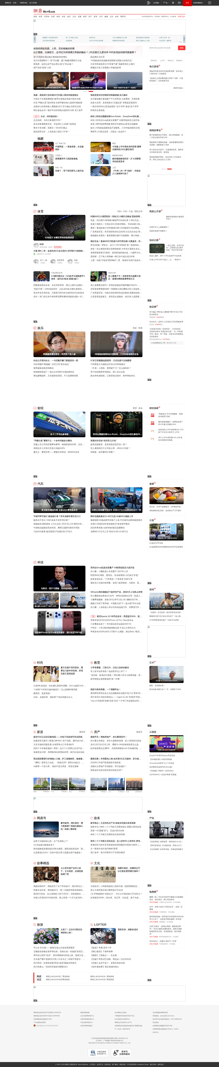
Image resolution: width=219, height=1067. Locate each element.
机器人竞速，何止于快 (43, 64)
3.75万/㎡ (82, 791)
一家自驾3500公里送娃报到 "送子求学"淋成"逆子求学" (114, 106)
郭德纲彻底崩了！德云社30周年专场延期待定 (53, 372)
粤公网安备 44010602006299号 (47, 1026)
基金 (140, 408)
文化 (74, 16)
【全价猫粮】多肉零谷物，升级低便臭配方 (166, 849)
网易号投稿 (178, 88)
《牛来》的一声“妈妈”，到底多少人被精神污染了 (126, 172)
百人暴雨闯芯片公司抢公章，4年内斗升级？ (110, 448)
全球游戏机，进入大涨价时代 (111, 132)
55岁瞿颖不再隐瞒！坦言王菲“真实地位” (51, 364)
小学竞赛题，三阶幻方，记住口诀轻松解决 (109, 667)
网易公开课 (155, 211)
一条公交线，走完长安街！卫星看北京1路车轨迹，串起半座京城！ (175, 247)
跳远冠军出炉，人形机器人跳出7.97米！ (51, 132)
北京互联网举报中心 (87, 1016)
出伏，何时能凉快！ (50, 116)
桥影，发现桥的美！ (157, 685)
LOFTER (100, 924)
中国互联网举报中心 (87, 1019)
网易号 (123, 16)
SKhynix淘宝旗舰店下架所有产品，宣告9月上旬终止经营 (116, 592)
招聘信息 (108, 1064)
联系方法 (100, 1064)
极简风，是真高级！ (42, 693)
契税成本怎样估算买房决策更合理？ (106, 770)
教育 (85, 16)
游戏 (151, 589)
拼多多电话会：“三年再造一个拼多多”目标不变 (111, 579)
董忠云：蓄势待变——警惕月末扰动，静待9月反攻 (56, 452)
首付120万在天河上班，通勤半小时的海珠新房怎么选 (114, 744)
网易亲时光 (165, 16)
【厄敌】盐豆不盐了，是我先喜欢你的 (107, 963)
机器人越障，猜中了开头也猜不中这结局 (165, 256)
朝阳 (34, 791)
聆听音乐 (92, 37)
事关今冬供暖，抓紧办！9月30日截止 (50, 128)
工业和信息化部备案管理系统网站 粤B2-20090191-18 (109, 1038)
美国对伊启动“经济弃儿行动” (103, 441)
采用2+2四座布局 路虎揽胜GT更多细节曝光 (110, 524)
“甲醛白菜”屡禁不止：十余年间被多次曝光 (115, 116)
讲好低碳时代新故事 (143, 37)
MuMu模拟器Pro (147, 16)
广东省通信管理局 (39, 1022)
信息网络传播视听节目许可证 (162, 1026)
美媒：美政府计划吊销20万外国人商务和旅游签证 (55, 95)
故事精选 (43, 863)
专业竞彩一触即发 (165, 41)
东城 (127, 792)
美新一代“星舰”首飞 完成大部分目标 (107, 831)
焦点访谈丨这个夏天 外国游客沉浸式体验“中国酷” (55, 60)
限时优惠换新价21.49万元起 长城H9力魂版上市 (111, 516)
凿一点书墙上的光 (72, 37)
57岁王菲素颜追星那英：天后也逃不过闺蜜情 (110, 360)
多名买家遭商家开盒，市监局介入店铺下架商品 (54, 124)
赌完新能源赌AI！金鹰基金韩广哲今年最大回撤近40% (170, 423)
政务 (117, 16)
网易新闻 (44, 10)
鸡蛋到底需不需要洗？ (158, 231)
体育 (40, 16)
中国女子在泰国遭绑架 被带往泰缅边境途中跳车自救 (57, 99)
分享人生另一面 (164, 37)
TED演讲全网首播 (49, 41)
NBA (119, 211)
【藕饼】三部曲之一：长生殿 (103, 955)
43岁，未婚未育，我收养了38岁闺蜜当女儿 (52, 697)
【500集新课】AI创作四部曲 (160, 759)
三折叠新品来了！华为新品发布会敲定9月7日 (110, 624)
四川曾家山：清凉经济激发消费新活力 (50, 967)
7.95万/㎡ (104, 792)
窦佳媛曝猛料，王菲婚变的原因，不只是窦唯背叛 (55, 376)
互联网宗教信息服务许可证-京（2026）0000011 (166, 1030)
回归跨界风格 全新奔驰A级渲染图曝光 (107, 528)
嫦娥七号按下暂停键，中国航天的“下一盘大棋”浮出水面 (115, 603)
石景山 (92, 792)
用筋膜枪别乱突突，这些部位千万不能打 (165, 510)
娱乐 (69, 16)
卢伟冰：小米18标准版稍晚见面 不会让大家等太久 (113, 628)
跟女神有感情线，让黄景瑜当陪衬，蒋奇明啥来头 (112, 376)
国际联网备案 (84, 1012)
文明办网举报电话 (86, 1026)
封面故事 (69, 41)
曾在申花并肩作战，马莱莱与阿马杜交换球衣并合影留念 (58, 293)
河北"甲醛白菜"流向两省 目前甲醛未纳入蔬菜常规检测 (57, 103)
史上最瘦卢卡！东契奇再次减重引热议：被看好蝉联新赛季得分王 (124, 277)
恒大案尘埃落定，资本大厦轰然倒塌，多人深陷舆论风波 (115, 741)
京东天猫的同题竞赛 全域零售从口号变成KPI (53, 744)
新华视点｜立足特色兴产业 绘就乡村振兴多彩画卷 (113, 823)
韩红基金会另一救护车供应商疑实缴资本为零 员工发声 (58, 110)
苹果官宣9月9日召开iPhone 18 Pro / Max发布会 (111, 620)
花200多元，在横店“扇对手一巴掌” (163, 941)
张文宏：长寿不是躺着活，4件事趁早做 (165, 507)
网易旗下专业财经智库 (50, 37)
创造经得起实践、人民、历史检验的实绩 (54, 48)
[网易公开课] (156, 2)
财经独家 (154, 408)
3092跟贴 (171, 912)
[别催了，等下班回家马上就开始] (43, 171)
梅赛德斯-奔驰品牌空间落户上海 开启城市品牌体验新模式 (116, 520)
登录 (187, 3)
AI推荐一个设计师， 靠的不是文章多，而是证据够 (55, 766)
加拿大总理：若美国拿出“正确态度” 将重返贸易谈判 (113, 103)
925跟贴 (172, 944)
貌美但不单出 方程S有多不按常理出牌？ (51, 520)
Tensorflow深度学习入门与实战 (161, 763)
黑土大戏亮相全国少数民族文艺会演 (106, 890)
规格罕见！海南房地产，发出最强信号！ (108, 737)
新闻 (35, 16)
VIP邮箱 (157, 16)
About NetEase (83, 1064)
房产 (90, 16)
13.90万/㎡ (138, 792)
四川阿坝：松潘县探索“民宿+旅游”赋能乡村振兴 (54, 963)
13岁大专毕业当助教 (96, 41)
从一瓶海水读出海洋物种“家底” (104, 849)
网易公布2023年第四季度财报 (58, 979)
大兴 (109, 792)
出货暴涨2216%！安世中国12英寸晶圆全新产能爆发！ (58, 852)
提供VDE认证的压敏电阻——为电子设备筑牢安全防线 (57, 737)
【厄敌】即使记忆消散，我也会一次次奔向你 (110, 959)
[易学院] (158, 88)
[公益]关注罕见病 (156, 543)
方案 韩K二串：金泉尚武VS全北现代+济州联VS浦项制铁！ (58, 251)
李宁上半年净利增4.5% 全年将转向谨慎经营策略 (170, 438)
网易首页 (8, 3)
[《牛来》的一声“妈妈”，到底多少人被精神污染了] (100, 171)
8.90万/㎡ (46, 791)
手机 (93, 616)
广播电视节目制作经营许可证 (124, 1016)
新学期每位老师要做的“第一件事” (105, 679)
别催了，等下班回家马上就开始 (69, 171)
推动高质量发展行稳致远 (44, 57)
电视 (140, 328)
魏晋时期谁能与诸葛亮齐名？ (175, 218)
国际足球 (138, 211)
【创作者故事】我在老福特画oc (104, 967)
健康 (106, 16)
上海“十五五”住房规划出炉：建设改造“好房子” (54, 68)
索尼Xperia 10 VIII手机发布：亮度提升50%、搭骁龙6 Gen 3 (119, 616)
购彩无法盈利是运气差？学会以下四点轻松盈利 (117, 124)
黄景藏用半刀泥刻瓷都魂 (66, 159)
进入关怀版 (33, 3)
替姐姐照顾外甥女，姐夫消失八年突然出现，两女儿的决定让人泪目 (165, 158)
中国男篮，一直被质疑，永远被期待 (69, 148)
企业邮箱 (173, 16)
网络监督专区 (177, 10)
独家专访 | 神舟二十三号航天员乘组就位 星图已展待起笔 (115, 827)
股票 (135, 408)
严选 (151, 818)
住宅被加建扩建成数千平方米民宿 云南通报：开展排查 (115, 99)
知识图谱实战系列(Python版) (160, 767)
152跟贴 (175, 937)
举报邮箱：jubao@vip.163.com (163, 1016)
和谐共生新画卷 (97, 110)
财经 (58, 16)
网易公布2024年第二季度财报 (58, 976)
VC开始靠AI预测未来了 (43, 845)
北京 (111, 16)
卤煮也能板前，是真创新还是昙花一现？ (108, 444)
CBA (125, 211)
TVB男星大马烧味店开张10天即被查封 (107, 364)
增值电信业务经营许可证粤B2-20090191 (47, 1012)
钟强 (42, 244)
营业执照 (156, 1022)
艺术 (151, 662)
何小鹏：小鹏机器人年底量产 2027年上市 (115, 120)
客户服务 (115, 1064)
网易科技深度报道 (119, 41)
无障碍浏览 (23, 3)
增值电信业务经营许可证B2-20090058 (46, 1016)
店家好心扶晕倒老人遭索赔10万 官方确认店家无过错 (57, 106)
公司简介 (93, 1064)
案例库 (82, 732)
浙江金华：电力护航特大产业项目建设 (107, 852)
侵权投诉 (161, 1064)
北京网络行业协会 (121, 1012)
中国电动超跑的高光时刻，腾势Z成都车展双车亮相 (56, 528)
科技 (63, 16)
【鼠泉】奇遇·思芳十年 (100, 948)
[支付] (173, 2)
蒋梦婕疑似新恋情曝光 (43, 368)
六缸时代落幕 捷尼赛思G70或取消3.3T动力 (52, 531)
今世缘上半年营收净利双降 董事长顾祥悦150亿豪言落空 (126, 148)
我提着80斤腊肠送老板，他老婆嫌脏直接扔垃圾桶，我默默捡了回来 (166, 143)
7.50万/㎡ (64, 791)
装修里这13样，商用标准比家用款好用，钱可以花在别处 (58, 752)
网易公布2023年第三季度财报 (102, 979)
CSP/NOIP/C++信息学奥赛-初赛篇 (162, 775)
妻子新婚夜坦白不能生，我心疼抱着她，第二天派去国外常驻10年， (166, 136)
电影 (135, 328)
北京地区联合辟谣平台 (122, 1019)
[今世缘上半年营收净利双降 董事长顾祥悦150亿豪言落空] (100, 147)
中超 (131, 211)
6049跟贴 (170, 922)
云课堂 (152, 732)
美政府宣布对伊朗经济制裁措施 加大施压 (108, 95)
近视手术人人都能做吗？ (159, 227)
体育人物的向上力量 (143, 41)
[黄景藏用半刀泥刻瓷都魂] (43, 159)
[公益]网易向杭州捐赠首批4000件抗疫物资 (166, 547)
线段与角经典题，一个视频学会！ (105, 689)
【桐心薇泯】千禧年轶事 (101, 951)
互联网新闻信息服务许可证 (42, 1019)
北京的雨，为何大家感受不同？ (47, 120)
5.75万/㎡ (121, 792)
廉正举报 (153, 1064)
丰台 (52, 791)
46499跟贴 (177, 902)
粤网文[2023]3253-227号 (123, 1022)
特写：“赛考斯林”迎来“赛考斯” (103, 64)
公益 (151, 520)
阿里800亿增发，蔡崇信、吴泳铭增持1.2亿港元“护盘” (114, 575)
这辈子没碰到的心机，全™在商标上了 (50, 841)
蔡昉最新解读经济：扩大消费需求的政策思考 (126, 160)
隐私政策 (123, 1064)
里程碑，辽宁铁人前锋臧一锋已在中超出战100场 (112, 256)
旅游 (40, 924)
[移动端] (148, 2)
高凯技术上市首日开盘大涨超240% (49, 448)
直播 (79, 16)
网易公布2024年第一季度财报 (102, 976)
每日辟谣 (154, 66)
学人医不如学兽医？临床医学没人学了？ (108, 671)
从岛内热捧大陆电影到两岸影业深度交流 (108, 68)
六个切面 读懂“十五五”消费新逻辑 (105, 57)
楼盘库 (139, 732)
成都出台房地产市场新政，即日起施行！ (108, 766)
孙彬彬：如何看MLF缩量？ (102, 452)
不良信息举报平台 (86, 1022)
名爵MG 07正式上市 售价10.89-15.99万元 (109, 531)
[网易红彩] (81, 245)
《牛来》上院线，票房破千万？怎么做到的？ (110, 368)
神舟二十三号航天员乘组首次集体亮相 (107, 834)
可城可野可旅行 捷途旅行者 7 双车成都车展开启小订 (57, 516)
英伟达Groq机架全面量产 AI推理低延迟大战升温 (112, 568)
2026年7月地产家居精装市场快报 (105, 762)
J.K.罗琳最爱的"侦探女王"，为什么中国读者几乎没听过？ (116, 894)
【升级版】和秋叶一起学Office (161, 771)
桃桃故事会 (155, 130)
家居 (95, 16)
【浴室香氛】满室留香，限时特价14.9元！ (166, 842)
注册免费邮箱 (197, 3)
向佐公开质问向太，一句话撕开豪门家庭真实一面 (118, 128)
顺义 (70, 791)
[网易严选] (165, 2)
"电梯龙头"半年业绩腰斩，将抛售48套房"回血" (170, 415)
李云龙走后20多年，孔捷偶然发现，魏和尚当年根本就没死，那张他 (166, 151)
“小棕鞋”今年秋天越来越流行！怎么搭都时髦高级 (55, 689)
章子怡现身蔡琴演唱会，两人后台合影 (107, 372)
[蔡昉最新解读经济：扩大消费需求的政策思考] (100, 159)
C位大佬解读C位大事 (120, 37)
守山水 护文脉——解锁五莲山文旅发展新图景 (54, 948)
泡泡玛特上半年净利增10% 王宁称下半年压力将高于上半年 (171, 431)
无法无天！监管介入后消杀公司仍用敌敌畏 (166, 322)
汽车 (101, 16)
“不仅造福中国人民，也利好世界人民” (107, 60)
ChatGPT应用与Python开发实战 (162, 755)
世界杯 (46, 16)
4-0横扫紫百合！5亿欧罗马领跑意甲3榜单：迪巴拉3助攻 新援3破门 (68, 277)
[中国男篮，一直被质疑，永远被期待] (43, 147)
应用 (14, 3)
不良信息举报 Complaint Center (138, 1064)
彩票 (53, 16)
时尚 (40, 662)
